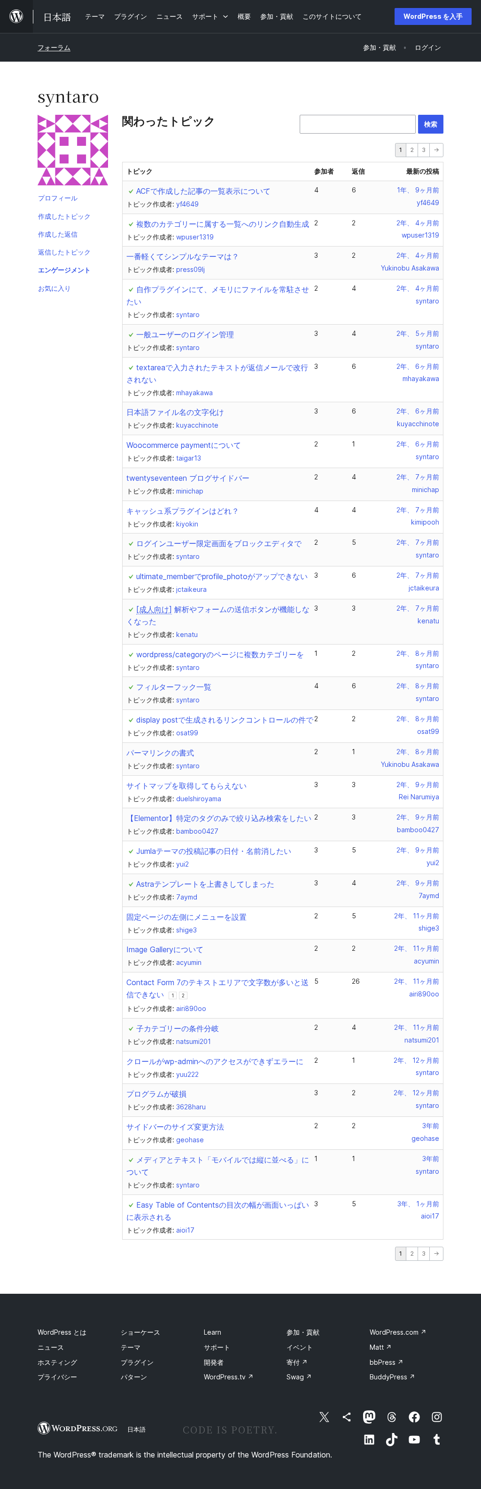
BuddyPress (392, 1377)
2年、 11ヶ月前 (416, 916)
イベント (300, 1347)
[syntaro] (73, 152)
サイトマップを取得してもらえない (186, 785)
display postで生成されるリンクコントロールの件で (224, 720)
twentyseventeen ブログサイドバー (187, 478)
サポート (217, 1347)
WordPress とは (62, 1332)
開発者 (214, 1362)
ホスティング (57, 1362)
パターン (134, 1377)
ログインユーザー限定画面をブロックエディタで (219, 543)
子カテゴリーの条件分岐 (177, 1028)
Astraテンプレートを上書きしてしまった (205, 884)
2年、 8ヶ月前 (417, 653)
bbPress (386, 1362)
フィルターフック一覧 (173, 687)
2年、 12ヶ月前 (416, 1060)
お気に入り (54, 288)
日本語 (136, 1429)
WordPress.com (398, 1332)
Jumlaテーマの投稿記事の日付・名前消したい (213, 851)
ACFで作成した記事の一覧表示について (203, 191)
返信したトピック (64, 252)
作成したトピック (64, 216)
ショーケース (140, 1332)
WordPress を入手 (433, 16)
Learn (212, 1332)
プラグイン (137, 1362)
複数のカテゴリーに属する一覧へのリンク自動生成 (222, 224)
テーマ (130, 1347)
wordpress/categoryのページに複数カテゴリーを (220, 654)
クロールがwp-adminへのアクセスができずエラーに (214, 1061)
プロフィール (58, 198)
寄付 (297, 1362)
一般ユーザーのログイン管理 (185, 334)
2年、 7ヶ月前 (417, 477)
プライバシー (57, 1377)
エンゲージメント (64, 270)
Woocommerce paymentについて (183, 445)
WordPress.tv (229, 1377)
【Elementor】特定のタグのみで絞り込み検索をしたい (218, 818)
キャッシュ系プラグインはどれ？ (182, 511)
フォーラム (54, 47)
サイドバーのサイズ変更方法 (175, 1126)
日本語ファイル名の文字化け (175, 412)
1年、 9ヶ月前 (418, 190)
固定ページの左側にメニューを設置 (186, 917)
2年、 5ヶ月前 (417, 333)
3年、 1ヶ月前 (418, 1204)
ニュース (51, 1347)
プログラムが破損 (156, 1094)
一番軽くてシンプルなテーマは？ (182, 256)
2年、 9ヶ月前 (417, 784)
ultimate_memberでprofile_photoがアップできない (222, 576)
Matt (381, 1347)
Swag (299, 1377)
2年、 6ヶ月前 (417, 366)
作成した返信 (58, 234)
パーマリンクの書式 (160, 752)
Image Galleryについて (164, 949)
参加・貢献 (303, 1332)
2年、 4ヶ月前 (417, 223)
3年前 (430, 1126)
